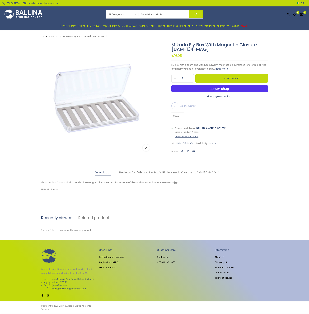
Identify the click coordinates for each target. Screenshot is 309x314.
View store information (186, 136)
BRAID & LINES (176, 26)
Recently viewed (56, 217)
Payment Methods (224, 267)
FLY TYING (94, 26)
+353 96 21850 (12, 3)
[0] (294, 14)
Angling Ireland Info (109, 262)
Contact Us (162, 257)
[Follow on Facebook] (42, 295)
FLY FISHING (68, 26)
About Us (219, 257)
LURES (161, 26)
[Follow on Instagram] (48, 295)
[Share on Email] (193, 151)
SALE (244, 26)
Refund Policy (222, 272)
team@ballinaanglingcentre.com (42, 3)
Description (103, 172)
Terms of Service (223, 277)
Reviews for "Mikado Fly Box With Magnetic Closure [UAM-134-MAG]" (169, 172)
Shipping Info (221, 262)
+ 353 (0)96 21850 (166, 262)
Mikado (177, 116)
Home (44, 36)
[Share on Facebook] (182, 151)
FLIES (82, 26)
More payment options (220, 96)
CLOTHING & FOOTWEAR (120, 26)
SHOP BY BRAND (228, 26)
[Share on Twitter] (188, 151)
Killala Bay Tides (107, 267)
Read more (221, 68)
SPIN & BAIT (147, 26)
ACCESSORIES (205, 26)
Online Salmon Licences (111, 257)
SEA (190, 26)
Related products (94, 217)
